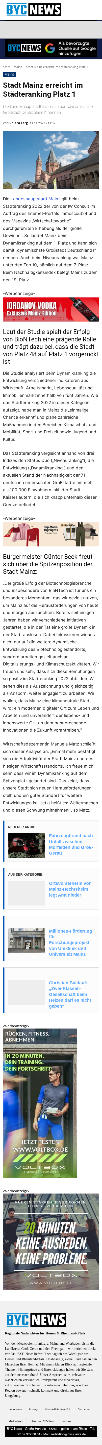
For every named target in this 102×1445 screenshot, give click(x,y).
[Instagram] (21, 29)
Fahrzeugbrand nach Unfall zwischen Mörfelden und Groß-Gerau (71, 844)
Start (6, 67)
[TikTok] (45, 29)
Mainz (18, 67)
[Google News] (80, 29)
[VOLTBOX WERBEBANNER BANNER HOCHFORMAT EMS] (40, 1176)
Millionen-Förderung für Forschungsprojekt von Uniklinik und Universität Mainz (70, 943)
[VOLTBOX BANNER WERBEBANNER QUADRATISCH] (51, 1288)
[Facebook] (9, 29)
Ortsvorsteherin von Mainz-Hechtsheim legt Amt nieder (70, 889)
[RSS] (33, 29)
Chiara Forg (18, 123)
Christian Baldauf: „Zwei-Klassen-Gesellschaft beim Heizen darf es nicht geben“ (70, 994)
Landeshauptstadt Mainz (35, 198)
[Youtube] (68, 29)
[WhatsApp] (56, 29)
